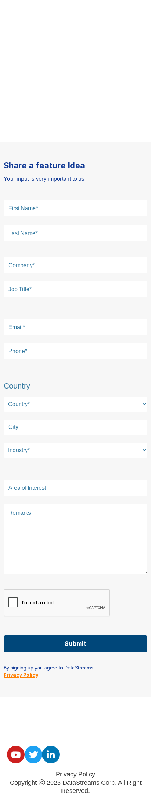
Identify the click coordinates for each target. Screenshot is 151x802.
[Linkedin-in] (51, 754)
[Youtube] (16, 754)
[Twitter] (33, 754)
